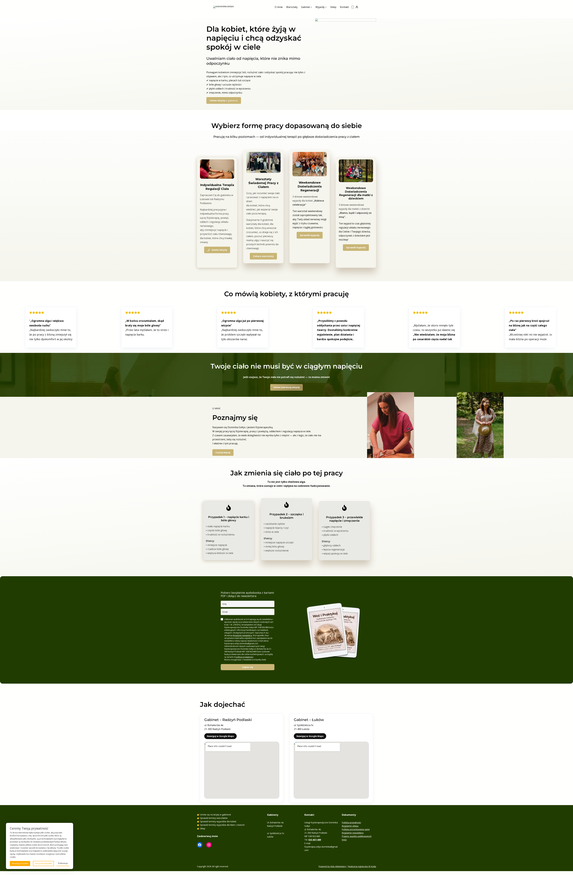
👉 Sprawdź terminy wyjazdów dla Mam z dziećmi (221, 824)
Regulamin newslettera (242, 635)
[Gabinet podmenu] (311, 7)
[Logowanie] (357, 7)
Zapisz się (247, 667)
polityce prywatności (244, 657)
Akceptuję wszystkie (20, 863)
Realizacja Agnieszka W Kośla (362, 866)
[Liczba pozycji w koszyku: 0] (352, 7)
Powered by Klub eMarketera (332, 866)
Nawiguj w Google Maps (220, 736)
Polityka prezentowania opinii (356, 829)
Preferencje (63, 863)
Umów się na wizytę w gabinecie (215, 814)
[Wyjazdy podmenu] (326, 7)
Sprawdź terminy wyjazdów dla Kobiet (218, 821)
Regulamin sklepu (350, 826)
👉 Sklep (201, 828)
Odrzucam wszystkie (43, 863)
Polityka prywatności (351, 822)
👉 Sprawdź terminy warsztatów (212, 818)
